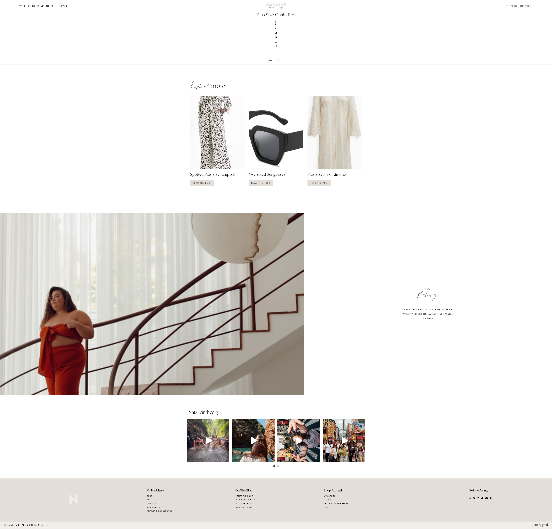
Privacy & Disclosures (159, 511)
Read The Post (202, 183)
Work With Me (154, 507)
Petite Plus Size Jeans (336, 504)
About (150, 500)
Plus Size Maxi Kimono (326, 175)
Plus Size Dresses (245, 500)
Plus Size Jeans (243, 504)
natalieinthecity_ (205, 412)
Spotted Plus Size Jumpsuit (213, 175)
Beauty (328, 507)
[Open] (208, 440)
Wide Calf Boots (244, 507)
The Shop (525, 6)
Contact (151, 504)
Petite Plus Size (244, 496)
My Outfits (330, 496)
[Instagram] (226, 458)
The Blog (511, 6)
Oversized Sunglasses (267, 175)
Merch (327, 500)
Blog (149, 496)
